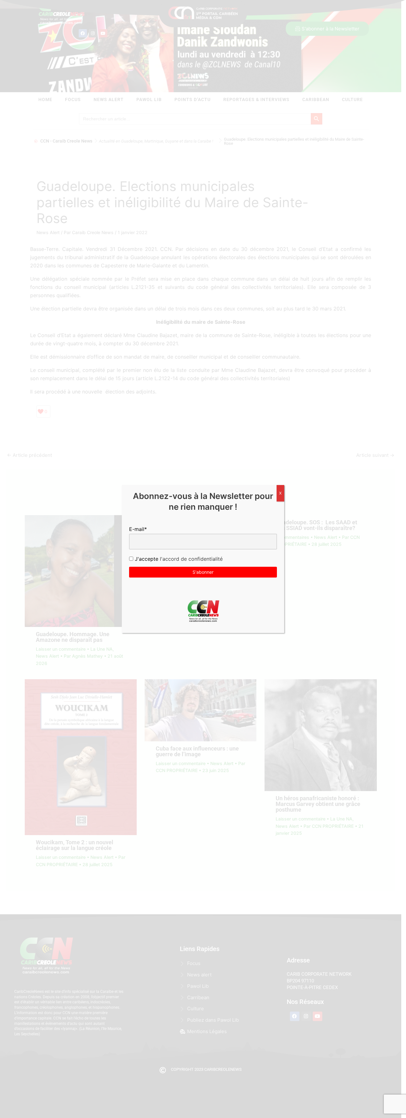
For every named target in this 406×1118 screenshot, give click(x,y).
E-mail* (138, 529)
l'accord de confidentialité (190, 559)
